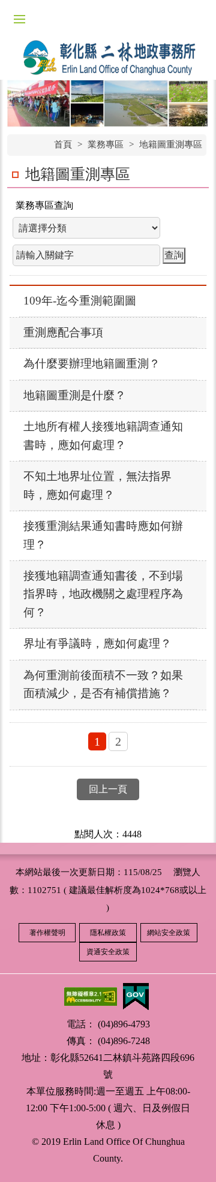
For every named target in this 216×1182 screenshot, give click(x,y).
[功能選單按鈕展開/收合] (19, 19)
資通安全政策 (108, 951)
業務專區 (106, 144)
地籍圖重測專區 (170, 144)
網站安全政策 (168, 932)
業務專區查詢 (44, 205)
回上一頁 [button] (108, 789)
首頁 (63, 144)
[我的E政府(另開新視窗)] (135, 995)
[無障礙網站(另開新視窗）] (90, 995)
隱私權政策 (108, 932)
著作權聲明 (47, 932)
